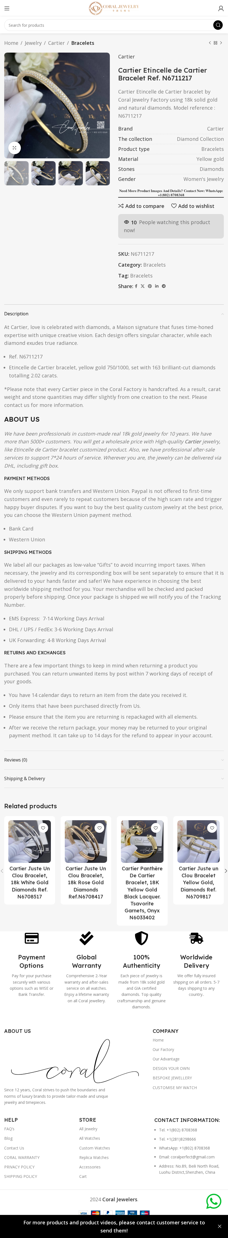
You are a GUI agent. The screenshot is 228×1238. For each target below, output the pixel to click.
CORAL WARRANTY (21, 1157)
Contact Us (14, 1148)
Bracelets (82, 43)
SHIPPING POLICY (20, 1176)
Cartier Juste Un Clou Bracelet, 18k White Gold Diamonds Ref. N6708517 (29, 882)
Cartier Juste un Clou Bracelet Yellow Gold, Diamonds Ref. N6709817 (198, 882)
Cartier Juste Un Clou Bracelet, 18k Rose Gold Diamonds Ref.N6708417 (86, 882)
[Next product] (221, 43)
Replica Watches (94, 1157)
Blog (8, 1138)
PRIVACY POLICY (19, 1167)
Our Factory (163, 1049)
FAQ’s (9, 1128)
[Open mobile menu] (7, 8)
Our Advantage (166, 1059)
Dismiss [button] (219, 1226)
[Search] (218, 25)
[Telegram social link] (163, 286)
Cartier (56, 43)
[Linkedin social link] (156, 286)
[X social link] (142, 286)
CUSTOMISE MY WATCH (175, 1087)
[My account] (221, 8)
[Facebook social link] (136, 286)
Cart (83, 1176)
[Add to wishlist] (43, 828)
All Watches (89, 1138)
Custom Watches (94, 1148)
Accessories (90, 1167)
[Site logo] (114, 7)
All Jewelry (88, 1128)
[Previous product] (210, 43)
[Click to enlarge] (14, 148)
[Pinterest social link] (149, 286)
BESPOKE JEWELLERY (172, 1077)
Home (11, 43)
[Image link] (75, 1060)
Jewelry (33, 43)
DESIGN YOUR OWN (171, 1068)
